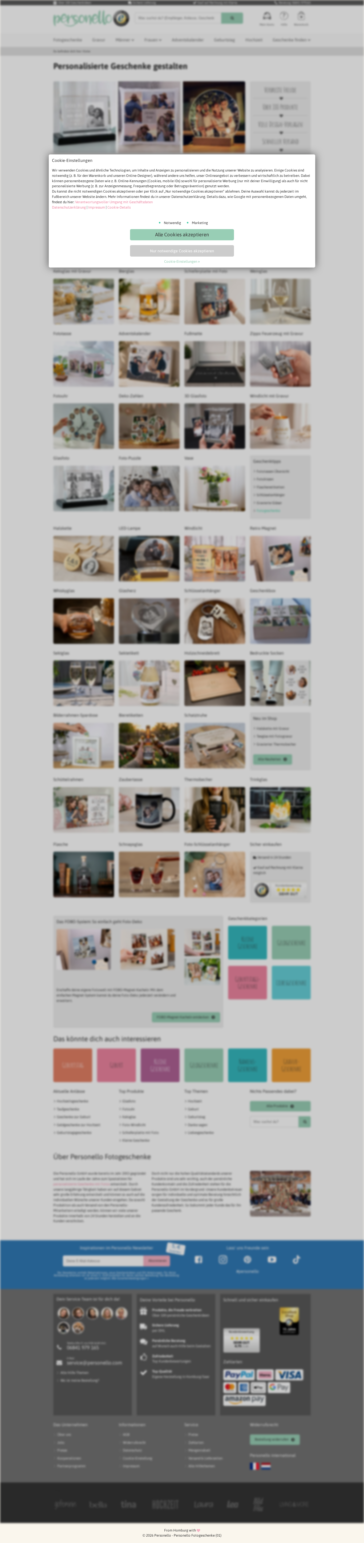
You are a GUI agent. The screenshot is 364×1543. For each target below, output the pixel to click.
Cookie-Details (119, 207)
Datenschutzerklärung (69, 207)
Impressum (96, 207)
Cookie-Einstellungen (180, 262)
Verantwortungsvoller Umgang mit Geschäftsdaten (114, 202)
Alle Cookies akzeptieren (182, 234)
